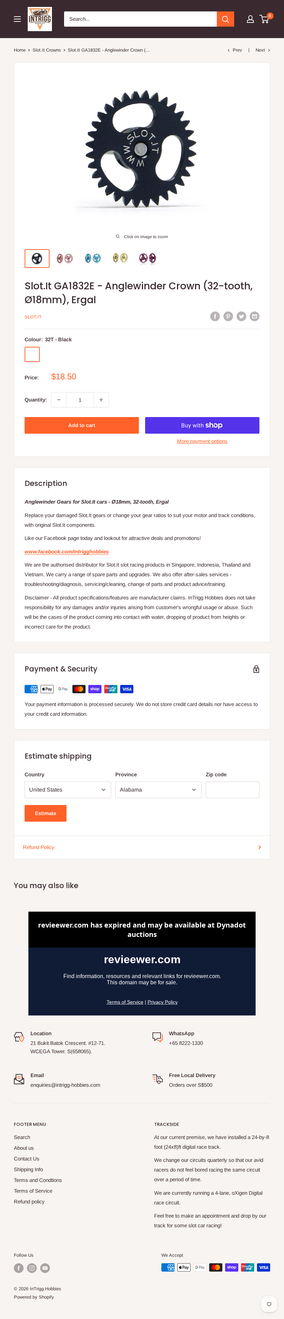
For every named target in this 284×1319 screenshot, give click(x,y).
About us (24, 1148)
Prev (237, 50)
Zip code (216, 774)
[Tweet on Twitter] (241, 316)
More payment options (202, 441)
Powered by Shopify (34, 1297)
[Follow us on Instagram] (32, 1268)
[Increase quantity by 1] (101, 399)
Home (20, 50)
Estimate (45, 813)
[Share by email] (254, 316)
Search (22, 1137)
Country (34, 774)
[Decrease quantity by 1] (59, 399)
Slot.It (33, 316)
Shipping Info (28, 1169)
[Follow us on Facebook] (19, 1268)
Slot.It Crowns (47, 50)
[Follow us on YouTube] (45, 1268)
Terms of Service (33, 1191)
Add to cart (81, 425)
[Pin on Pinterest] (228, 316)
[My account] (250, 19)
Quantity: (36, 400)
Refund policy (29, 1201)
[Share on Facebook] (215, 316)
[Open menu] (17, 19)
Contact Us (26, 1159)
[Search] (225, 19)
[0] (264, 19)
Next (260, 50)
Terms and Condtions (38, 1180)
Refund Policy (38, 847)
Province (126, 774)
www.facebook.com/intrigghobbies (67, 551)
